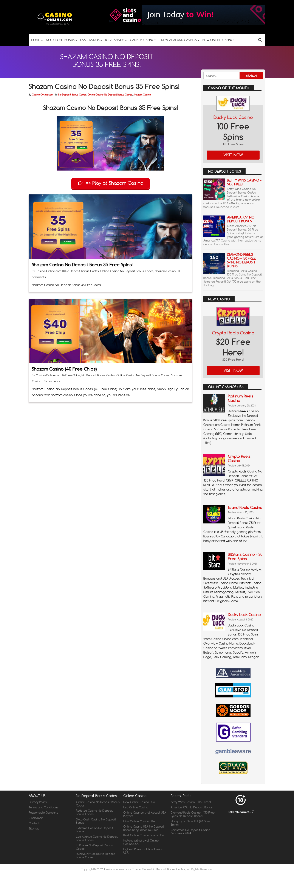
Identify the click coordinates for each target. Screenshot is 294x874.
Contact (34, 823)
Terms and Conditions (43, 807)
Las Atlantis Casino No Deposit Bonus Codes (97, 838)
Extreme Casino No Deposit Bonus (94, 829)
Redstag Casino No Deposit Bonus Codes (94, 812)
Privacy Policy (38, 802)
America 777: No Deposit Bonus (240, 219)
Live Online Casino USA (139, 821)
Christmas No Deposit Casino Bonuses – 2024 (190, 831)
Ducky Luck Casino (233, 117)
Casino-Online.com (42, 94)
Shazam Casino (142, 94)
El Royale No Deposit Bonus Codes (94, 846)
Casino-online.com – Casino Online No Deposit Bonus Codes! (145, 869)
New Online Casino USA (139, 802)
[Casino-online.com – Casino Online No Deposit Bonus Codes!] (55, 25)
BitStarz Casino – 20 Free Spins (245, 556)
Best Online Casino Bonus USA (143, 835)
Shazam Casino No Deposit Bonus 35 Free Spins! (82, 264)
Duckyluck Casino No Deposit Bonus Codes (95, 855)
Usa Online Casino (135, 807)
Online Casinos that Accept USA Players (144, 814)
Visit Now (233, 154)
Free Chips (72, 375)
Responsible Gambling (43, 812)
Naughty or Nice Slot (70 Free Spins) (190, 822)
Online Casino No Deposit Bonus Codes (110, 94)
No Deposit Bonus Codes (72, 94)
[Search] (260, 39)
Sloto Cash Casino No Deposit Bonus (96, 820)
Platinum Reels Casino (240, 398)
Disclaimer (36, 818)
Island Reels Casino (245, 507)
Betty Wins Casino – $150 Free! (244, 182)
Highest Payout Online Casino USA (143, 850)
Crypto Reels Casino (233, 332)
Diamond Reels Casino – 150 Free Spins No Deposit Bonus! (241, 260)
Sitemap (34, 828)
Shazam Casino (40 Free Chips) (64, 369)
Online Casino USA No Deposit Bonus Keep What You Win (143, 828)
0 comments (52, 381)
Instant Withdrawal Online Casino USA (141, 842)
